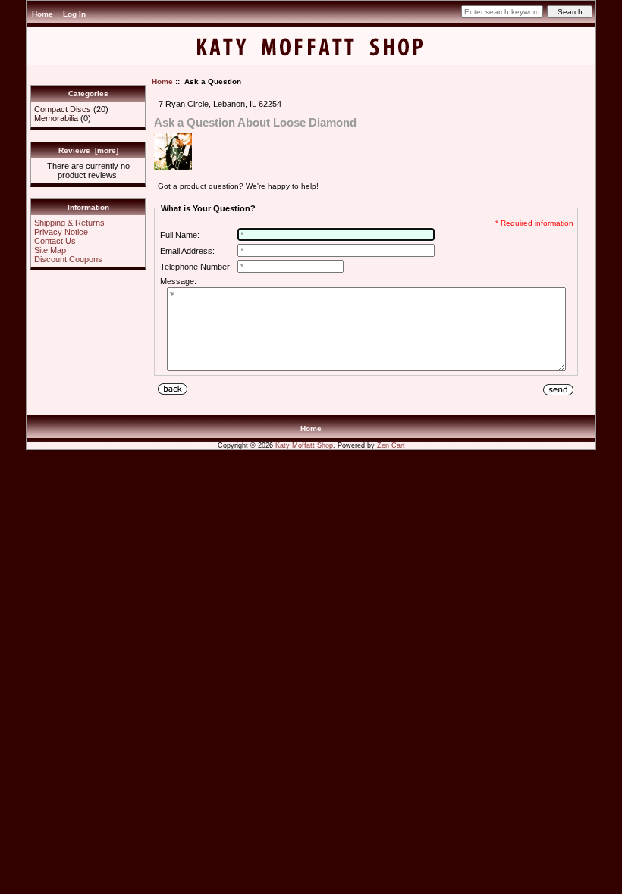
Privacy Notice (61, 231)
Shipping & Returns (69, 222)
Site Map (50, 250)
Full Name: (179, 234)
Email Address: (187, 250)
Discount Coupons (68, 259)
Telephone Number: (196, 266)
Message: (178, 281)
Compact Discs (62, 109)
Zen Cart (391, 445)
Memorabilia (56, 118)
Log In (74, 14)
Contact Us (55, 240)
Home (42, 14)
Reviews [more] (88, 150)
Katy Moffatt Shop (304, 445)
